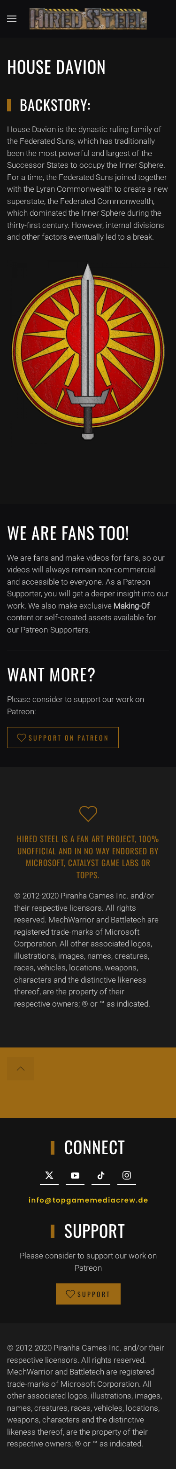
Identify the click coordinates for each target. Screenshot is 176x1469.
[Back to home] (88, 19)
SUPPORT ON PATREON (69, 737)
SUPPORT (94, 1294)
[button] (11, 19)
